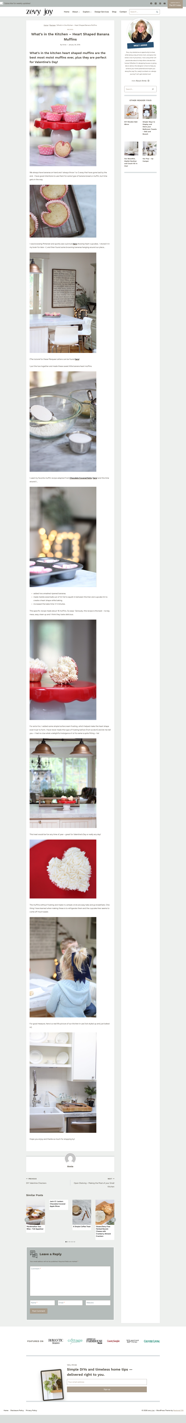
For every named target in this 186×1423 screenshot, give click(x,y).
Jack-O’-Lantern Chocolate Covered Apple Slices (57, 1203)
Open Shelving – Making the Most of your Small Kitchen (94, 1183)
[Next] (113, 1219)
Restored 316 (178, 1410)
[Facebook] (151, 3)
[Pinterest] (160, 3)
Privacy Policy (31, 1410)
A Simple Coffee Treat (82, 1226)
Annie (64, 45)
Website (90, 1302)
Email (62, 1302)
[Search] (153, 89)
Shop (114, 12)
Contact (123, 12)
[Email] (165, 3)
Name (34, 1302)
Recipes (70, 29)
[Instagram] (156, 3)
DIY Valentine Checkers (36, 1181)
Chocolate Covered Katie (81, 478)
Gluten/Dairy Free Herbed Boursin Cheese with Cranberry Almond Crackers (103, 1231)
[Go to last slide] (27, 1219)
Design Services (102, 12)
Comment (36, 1268)
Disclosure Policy (17, 1410)
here (75, 244)
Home (66, 12)
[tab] (66, 1241)
